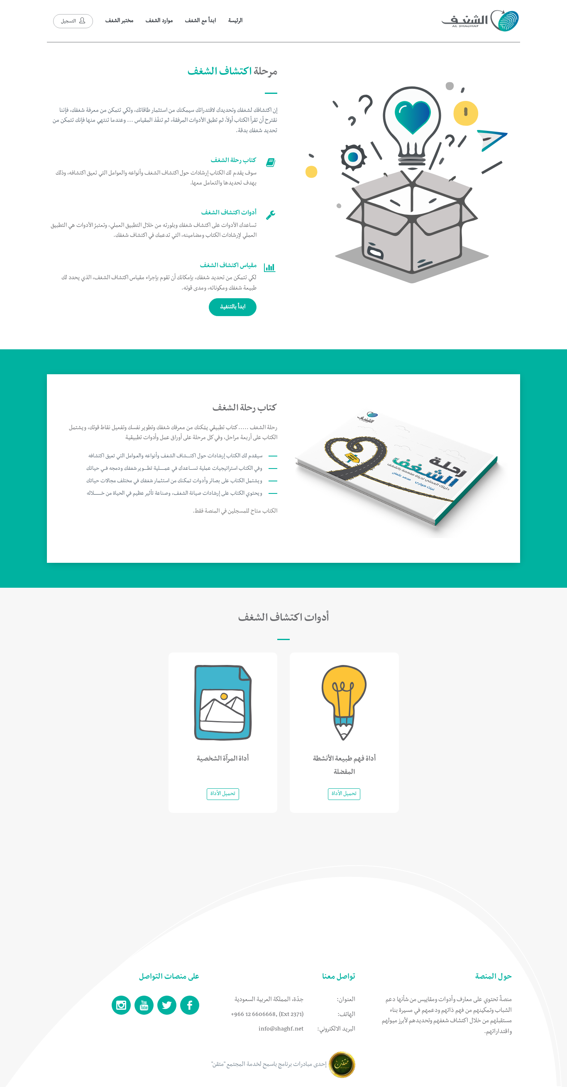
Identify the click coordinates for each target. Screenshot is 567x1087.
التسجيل (69, 22)
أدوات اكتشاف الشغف (229, 213)
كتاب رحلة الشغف (234, 161)
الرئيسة (235, 21)
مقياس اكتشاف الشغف (228, 266)
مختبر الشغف (119, 21)
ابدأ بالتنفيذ (232, 307)
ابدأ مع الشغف (200, 21)
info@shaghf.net (281, 1029)
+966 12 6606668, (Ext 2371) (267, 1015)
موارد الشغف (159, 21)
